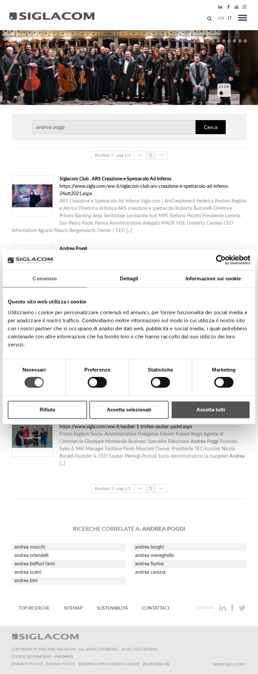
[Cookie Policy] (60, 664)
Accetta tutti (211, 409)
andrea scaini (27, 572)
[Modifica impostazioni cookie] (109, 664)
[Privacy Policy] (27, 664)
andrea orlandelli (31, 555)
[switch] (97, 382)
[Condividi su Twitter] (242, 607)
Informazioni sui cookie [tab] (213, 278)
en (221, 18)
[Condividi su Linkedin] (223, 607)
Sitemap (73, 608)
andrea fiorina (149, 564)
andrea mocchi (29, 547)
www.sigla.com (229, 664)
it (230, 18)
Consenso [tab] (45, 278)
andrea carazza (150, 572)
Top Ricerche (34, 608)
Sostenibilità (112, 608)
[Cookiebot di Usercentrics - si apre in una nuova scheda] (220, 260)
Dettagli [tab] (129, 278)
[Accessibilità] (155, 664)
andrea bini (25, 580)
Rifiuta (47, 409)
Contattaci (155, 608)
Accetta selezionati (129, 409)
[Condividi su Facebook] (233, 607)
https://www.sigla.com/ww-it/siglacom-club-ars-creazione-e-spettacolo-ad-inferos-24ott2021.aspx (144, 186)
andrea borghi (149, 547)
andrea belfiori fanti (34, 564)
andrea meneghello (154, 555)
